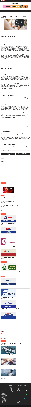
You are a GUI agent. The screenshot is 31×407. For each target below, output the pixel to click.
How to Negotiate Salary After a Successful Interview (9, 205)
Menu (16, 11)
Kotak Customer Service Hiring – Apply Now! (8, 223)
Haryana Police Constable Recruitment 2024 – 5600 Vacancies (10, 271)
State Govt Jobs (4, 338)
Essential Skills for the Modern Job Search (7, 201)
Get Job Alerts (15, 3)
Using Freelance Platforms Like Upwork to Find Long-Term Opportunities (12, 197)
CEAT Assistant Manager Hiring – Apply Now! (8, 319)
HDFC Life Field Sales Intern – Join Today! (7, 234)
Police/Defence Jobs (5, 333)
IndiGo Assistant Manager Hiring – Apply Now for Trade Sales (10, 308)
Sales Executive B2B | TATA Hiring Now (7, 297)
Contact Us (11, 390)
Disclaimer (11, 392)
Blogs (3, 150)
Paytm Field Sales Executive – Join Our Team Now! (9, 286)
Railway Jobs (4, 336)
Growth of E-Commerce (17, 150)
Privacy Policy (11, 391)
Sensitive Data (21, 150)
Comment (2, 161)
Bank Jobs (3, 329)
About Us (11, 387)
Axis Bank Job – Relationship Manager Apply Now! (9, 246)
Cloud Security (7, 150)
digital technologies (11, 150)
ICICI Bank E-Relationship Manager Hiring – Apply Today (9, 257)
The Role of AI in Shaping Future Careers (7, 209)
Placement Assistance (8, 17)
